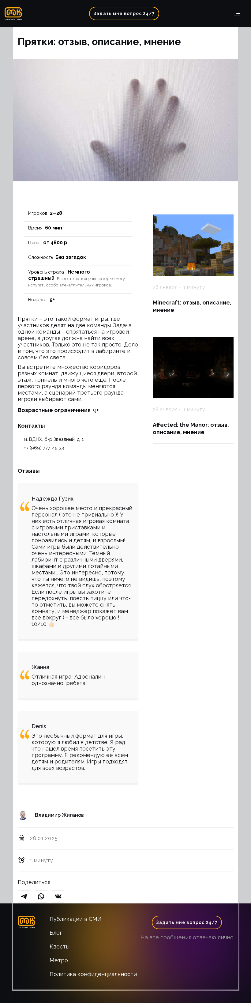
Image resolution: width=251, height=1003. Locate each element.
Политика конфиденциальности (93, 974)
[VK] (60, 896)
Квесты (59, 946)
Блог (56, 932)
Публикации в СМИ (76, 919)
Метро (59, 960)
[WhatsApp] (43, 896)
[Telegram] (26, 896)
